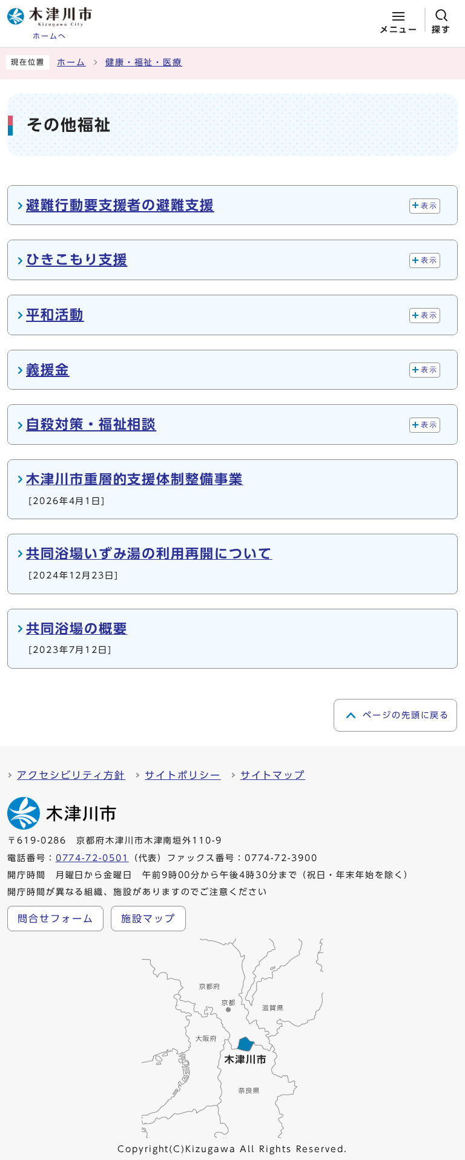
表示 (429, 205)
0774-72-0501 (92, 858)
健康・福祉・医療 (143, 62)
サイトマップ (273, 775)
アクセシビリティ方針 (71, 775)
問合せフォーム (55, 918)
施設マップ (148, 918)
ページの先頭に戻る (406, 715)
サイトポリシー (182, 775)
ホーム (71, 62)
